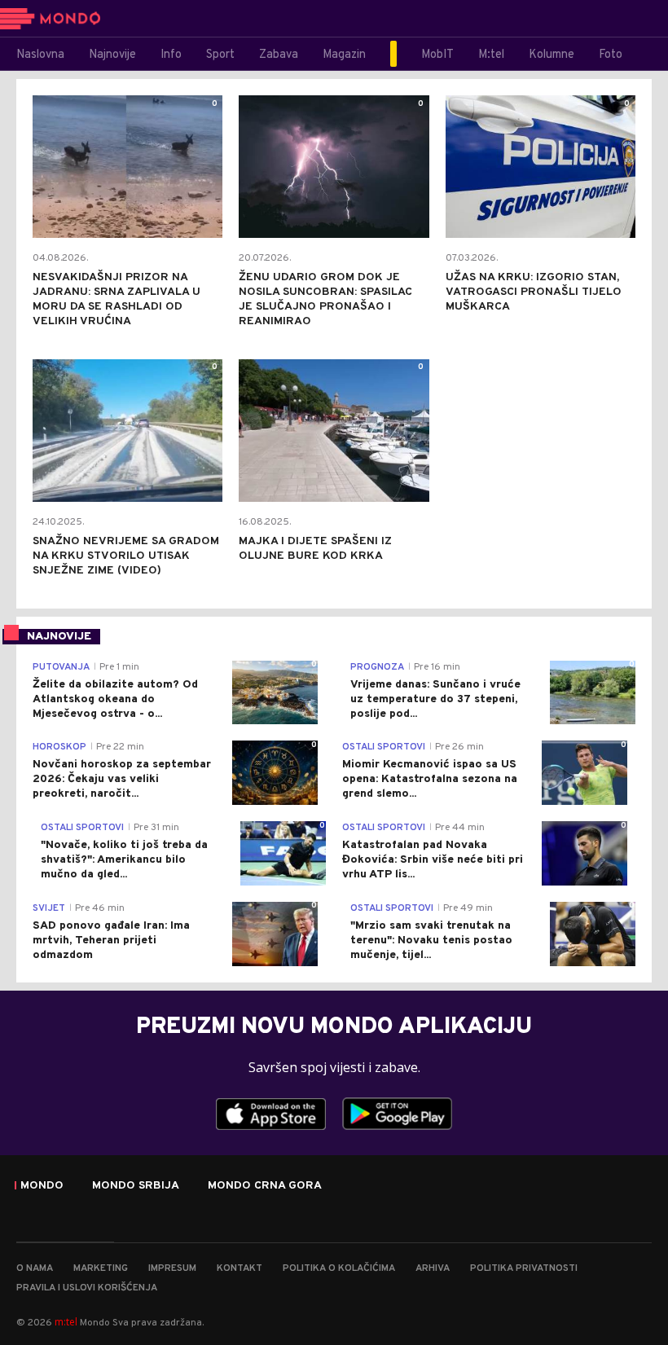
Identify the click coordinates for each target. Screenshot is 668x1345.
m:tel (66, 1322)
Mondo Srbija (135, 1186)
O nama (34, 1268)
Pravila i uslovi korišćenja (86, 1287)
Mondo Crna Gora (265, 1186)
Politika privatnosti (524, 1268)
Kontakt (239, 1268)
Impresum (172, 1268)
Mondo (42, 1186)
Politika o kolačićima (339, 1268)
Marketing (100, 1268)
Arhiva (432, 1268)
